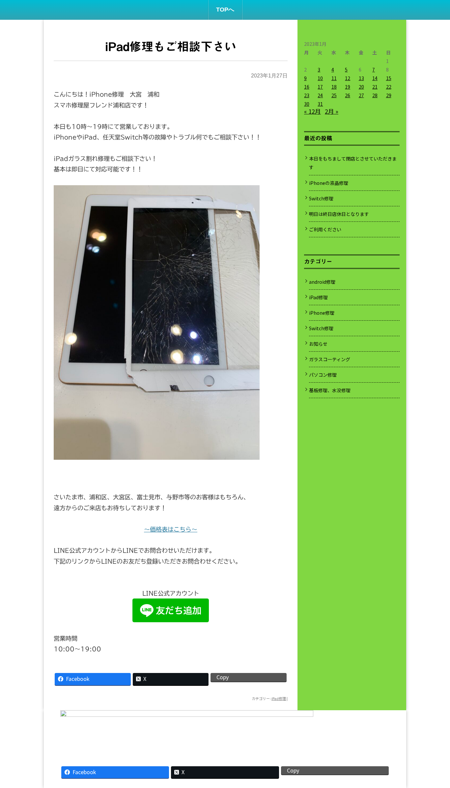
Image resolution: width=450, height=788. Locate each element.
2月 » (331, 111)
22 (388, 86)
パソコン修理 (323, 374)
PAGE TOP (434, 757)
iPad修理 (278, 698)
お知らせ (318, 343)
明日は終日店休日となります (339, 214)
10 (320, 78)
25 (334, 95)
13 (361, 78)
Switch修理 (321, 198)
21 (375, 86)
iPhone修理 (321, 312)
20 (361, 86)
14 (375, 78)
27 (361, 95)
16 (306, 86)
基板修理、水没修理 (330, 390)
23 (306, 95)
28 (375, 95)
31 (320, 104)
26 (347, 95)
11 (334, 78)
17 (320, 86)
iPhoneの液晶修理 (328, 183)
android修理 (322, 281)
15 (388, 78)
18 (334, 86)
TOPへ (225, 10)
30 (306, 104)
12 (347, 78)
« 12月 (312, 111)
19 (347, 86)
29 (388, 95)
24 (320, 95)
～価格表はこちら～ (170, 529)
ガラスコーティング (329, 359)
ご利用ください (325, 229)
